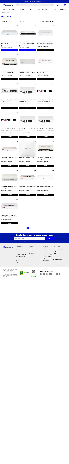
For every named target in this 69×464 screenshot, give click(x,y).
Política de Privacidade (25, 241)
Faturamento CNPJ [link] (33, 256)
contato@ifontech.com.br (58, 255)
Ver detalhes (9, 50)
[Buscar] (52, 5)
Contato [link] (17, 260)
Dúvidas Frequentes (33, 250)
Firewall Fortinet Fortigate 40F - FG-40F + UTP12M (45, 187)
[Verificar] (26, 272)
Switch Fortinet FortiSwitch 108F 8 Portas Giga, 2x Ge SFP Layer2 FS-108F (45, 158)
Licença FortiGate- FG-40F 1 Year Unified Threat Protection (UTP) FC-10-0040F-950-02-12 (9, 129)
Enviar (49, 238)
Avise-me (45, 50)
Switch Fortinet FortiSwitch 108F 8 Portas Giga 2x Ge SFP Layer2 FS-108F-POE (9, 187)
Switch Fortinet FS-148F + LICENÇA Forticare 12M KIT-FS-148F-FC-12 (27, 42)
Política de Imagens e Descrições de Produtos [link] (48, 259)
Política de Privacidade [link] (47, 254)
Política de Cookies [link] (47, 250)
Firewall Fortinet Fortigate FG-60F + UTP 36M (9, 158)
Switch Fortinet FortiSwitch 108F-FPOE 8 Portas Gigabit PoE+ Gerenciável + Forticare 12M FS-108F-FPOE (9, 71)
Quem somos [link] (18, 250)
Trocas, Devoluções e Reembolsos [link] (33, 253)
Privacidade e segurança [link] (21, 254)
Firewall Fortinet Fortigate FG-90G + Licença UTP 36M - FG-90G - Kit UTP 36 (45, 129)
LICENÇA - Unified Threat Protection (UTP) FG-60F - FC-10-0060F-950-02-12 (45, 100)
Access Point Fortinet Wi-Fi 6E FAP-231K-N (27, 158)
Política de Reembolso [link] (47, 256)
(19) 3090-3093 (60, 257)
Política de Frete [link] (46, 252)
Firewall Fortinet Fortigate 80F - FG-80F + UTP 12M (9, 42)
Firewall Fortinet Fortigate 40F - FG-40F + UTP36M (45, 71)
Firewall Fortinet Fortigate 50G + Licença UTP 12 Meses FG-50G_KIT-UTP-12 (27, 71)
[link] (22, 9)
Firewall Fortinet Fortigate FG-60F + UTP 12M (27, 187)
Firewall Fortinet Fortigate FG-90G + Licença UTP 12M (27, 100)
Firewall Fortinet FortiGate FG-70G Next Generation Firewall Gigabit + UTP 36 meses (45, 42)
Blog (17, 262)
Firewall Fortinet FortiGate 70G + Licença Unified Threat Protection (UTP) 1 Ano (9, 216)
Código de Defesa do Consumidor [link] (20, 257)
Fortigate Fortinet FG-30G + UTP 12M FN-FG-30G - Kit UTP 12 (9, 100)
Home (3, 12)
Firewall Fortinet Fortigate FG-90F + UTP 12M (27, 129)
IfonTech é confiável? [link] (20, 252)
